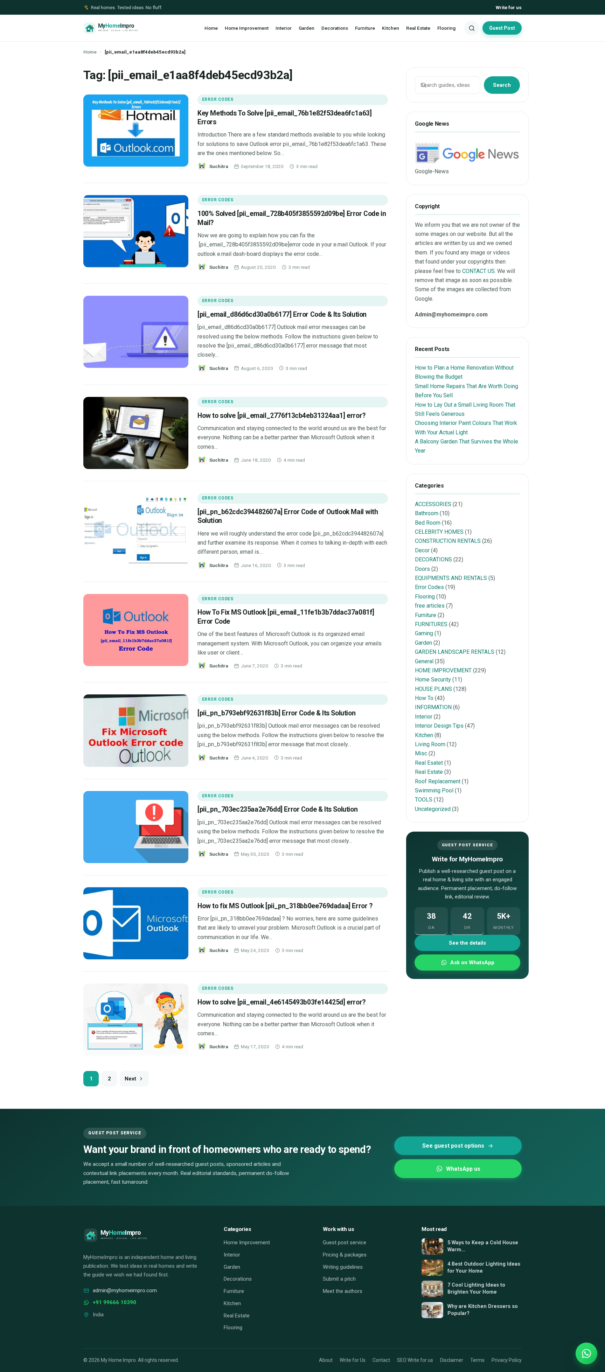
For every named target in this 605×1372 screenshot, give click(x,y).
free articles (430, 605)
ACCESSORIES (433, 504)
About (326, 1360)
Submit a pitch (339, 1279)
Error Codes (217, 99)
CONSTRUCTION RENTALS (448, 541)
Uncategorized (433, 809)
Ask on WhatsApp (472, 962)
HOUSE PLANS (433, 689)
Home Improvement (247, 28)
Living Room (430, 744)
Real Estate (418, 28)
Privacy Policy (507, 1360)
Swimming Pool (434, 790)
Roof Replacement (437, 781)
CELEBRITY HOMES (439, 531)
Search (502, 85)
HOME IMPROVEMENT (443, 670)
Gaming (424, 633)
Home (211, 28)
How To (424, 698)
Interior (284, 28)
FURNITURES (431, 624)
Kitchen (390, 28)
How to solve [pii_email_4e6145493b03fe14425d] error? (281, 1002)
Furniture (365, 28)
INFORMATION (433, 707)
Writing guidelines (343, 1267)
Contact (381, 1360)
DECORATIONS (433, 559)
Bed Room (427, 522)
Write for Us (353, 1360)
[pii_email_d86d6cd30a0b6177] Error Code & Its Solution (282, 314)
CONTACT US (478, 271)
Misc (421, 753)
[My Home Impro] (121, 28)
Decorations (334, 28)
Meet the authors (342, 1291)
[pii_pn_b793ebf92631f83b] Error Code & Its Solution (276, 713)
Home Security (433, 679)
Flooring (446, 28)
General (424, 661)
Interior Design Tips (439, 725)
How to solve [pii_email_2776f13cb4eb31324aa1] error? (281, 416)
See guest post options (453, 1145)
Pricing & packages (345, 1255)
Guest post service (344, 1242)
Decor (422, 550)
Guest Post (502, 28)
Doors (422, 569)
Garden (306, 28)
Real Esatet (429, 763)
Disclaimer (451, 1360)
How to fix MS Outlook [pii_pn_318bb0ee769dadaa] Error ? (284, 906)
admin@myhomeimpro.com (125, 1290)
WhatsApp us (463, 1169)
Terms (477, 1360)
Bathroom (426, 513)
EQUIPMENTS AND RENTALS (451, 578)
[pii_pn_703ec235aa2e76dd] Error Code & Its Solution (277, 809)
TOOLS (423, 799)
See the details (467, 943)
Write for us (509, 7)
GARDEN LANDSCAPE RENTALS (454, 652)
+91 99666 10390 (114, 1302)
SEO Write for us (415, 1360)
